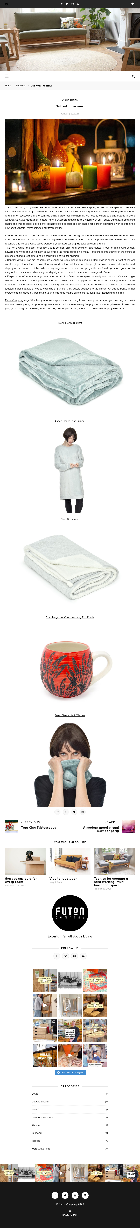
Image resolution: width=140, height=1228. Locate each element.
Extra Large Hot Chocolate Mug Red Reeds (70, 617)
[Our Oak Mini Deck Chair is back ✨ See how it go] (70, 1055)
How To (36, 1109)
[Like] (57, 812)
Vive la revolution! (64, 878)
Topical (36, 1140)
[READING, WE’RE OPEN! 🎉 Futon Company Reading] (45, 1055)
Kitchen (36, 1125)
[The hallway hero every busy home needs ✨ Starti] (45, 980)
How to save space (42, 1117)
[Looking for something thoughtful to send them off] (95, 1005)
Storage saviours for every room (21, 880)
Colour (35, 1093)
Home (8, 85)
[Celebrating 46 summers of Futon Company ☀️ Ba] (70, 980)
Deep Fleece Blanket (70, 323)
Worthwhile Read (41, 1148)
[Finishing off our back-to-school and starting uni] (95, 980)
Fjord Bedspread (70, 519)
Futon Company (14, 300)
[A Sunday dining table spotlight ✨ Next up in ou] (95, 1030)
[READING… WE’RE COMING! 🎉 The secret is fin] (95, 1055)
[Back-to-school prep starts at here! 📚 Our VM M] (45, 1005)
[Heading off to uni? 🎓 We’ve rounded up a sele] (45, 1030)
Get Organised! (40, 1101)
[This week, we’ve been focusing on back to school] (70, 1005)
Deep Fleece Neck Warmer (70, 715)
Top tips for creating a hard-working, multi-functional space (111, 882)
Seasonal (21, 85)
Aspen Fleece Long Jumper (70, 421)
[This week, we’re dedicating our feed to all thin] (70, 1030)
